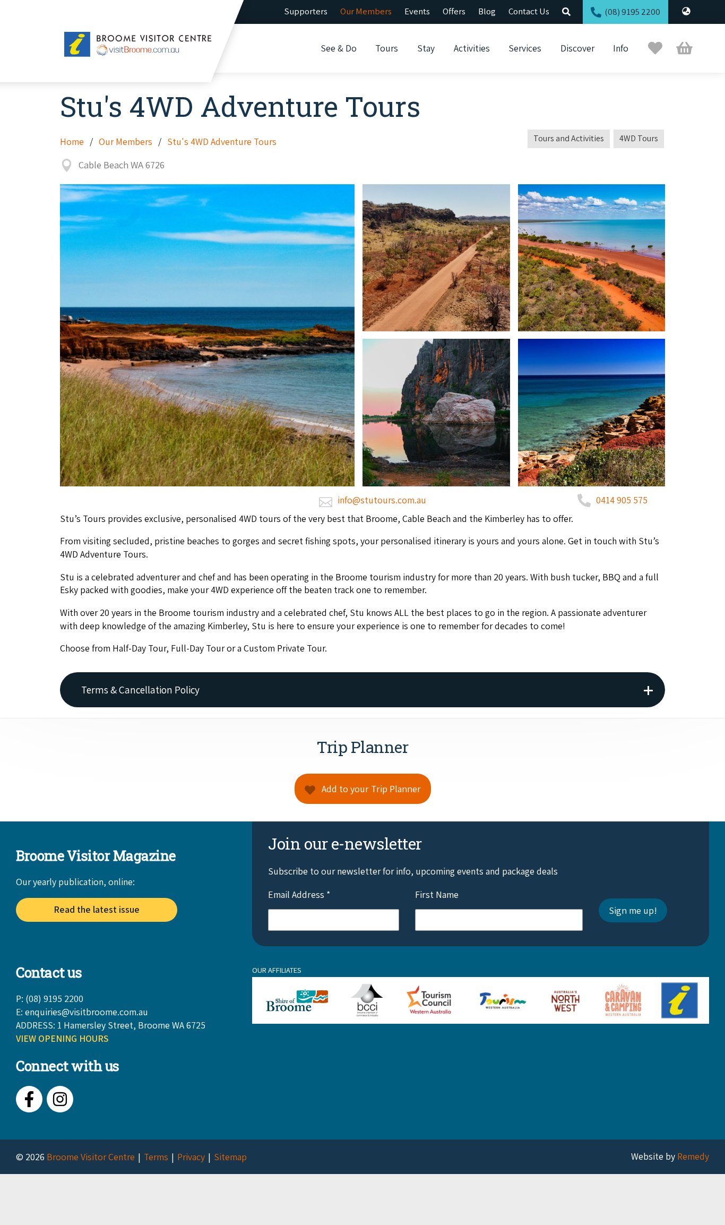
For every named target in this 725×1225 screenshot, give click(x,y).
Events (417, 11)
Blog (487, 11)
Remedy (693, 1156)
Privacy (191, 1157)
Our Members (366, 11)
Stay (426, 48)
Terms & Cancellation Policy (140, 690)
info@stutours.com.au (382, 500)
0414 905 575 (622, 500)
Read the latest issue (97, 909)
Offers (454, 11)
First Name (437, 894)
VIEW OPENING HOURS (62, 1038)
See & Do (339, 48)
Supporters (305, 11)
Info (620, 48)
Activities (472, 48)
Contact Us (528, 11)
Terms (156, 1157)
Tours (386, 48)
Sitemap (230, 1157)
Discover (577, 48)
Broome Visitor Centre (91, 1157)
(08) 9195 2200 (632, 12)
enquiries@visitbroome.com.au (86, 1012)
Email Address (299, 894)
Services (524, 48)
